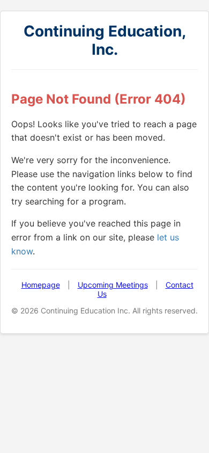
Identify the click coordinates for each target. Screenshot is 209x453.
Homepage (40, 284)
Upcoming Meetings (113, 284)
